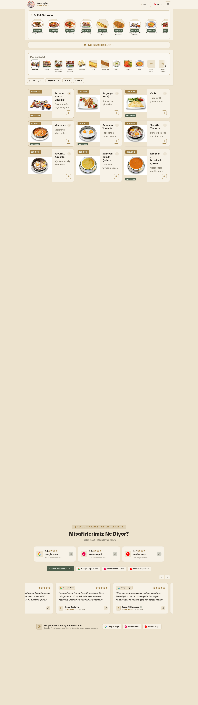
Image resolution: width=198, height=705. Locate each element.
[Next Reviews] (167, 577)
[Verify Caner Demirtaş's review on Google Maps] (43, 608)
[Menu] (168, 4)
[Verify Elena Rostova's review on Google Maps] (101, 608)
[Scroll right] (165, 66)
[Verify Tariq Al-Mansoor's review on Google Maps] (158, 608)
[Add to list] (68, 112)
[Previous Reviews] (161, 577)
